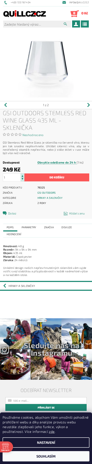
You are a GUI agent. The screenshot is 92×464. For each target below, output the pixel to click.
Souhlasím (46, 456)
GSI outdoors (46, 192)
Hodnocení (14, 234)
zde (52, 431)
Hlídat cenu (77, 213)
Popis (10, 227)
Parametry (29, 227)
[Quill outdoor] (24, 13)
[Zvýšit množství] (22, 175)
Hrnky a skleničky (49, 197)
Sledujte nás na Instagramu (52, 349)
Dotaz (12, 213)
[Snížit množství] (22, 179)
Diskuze (66, 227)
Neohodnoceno (33, 135)
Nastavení (46, 442)
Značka (49, 227)
